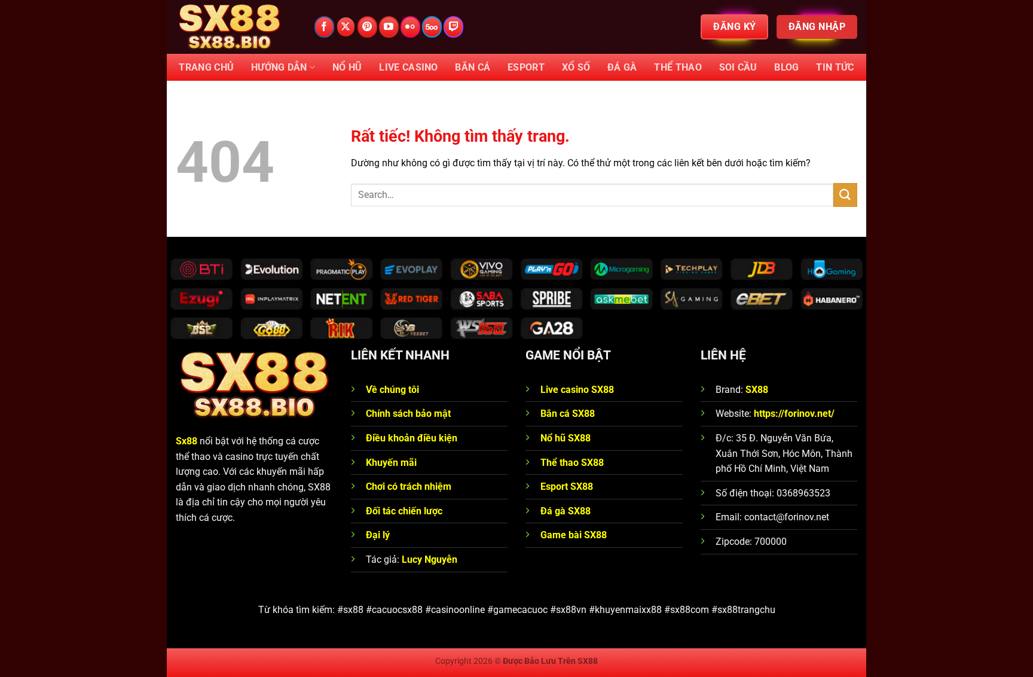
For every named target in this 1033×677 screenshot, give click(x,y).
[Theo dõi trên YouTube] (389, 27)
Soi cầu (738, 67)
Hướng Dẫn (279, 67)
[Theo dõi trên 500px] (432, 27)
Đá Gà (622, 67)
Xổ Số (576, 67)
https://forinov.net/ (794, 413)
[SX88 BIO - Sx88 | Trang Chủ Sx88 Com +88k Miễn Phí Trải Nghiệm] (235, 27)
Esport (526, 67)
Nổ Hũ (347, 67)
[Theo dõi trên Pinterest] (367, 27)
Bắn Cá (472, 67)
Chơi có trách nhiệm (408, 486)
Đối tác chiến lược (404, 511)
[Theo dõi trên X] (346, 27)
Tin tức (835, 67)
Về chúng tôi (393, 389)
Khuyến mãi (391, 462)
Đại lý (378, 535)
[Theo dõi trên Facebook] (324, 27)
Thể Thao (678, 67)
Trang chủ (206, 67)
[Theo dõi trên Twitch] (453, 27)
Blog (786, 67)
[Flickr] (410, 27)
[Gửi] (845, 194)
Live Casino (408, 67)
